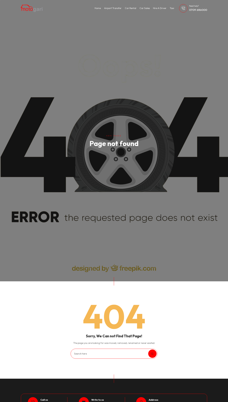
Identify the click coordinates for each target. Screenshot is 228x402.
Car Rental (130, 8)
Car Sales (145, 8)
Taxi (172, 8)
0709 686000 (198, 10)
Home (98, 8)
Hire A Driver (159, 8)
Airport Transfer (113, 8)
